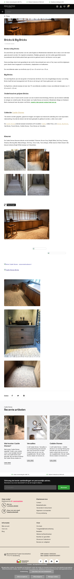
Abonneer (64, 487)
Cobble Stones (56, 443)
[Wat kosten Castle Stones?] (14, 427)
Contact (38, 502)
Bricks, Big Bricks (62, 124)
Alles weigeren (37, 576)
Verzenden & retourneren (44, 508)
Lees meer (7, 462)
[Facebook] (12, 395)
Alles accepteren (22, 576)
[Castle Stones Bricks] (26, 170)
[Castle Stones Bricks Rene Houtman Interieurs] (26, 239)
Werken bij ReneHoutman (44, 534)
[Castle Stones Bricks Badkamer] (22, 305)
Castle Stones (18, 112)
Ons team (39, 526)
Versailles (31, 443)
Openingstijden (18, 501)
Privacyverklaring (41, 513)
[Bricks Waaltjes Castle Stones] (22, 387)
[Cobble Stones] (60, 427)
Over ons (4, 529)
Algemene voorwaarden (43, 510)
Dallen (44, 124)
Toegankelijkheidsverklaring (44, 529)
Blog (3, 531)
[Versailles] (37, 427)
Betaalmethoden (41, 505)
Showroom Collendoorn (43, 539)
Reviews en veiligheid (43, 542)
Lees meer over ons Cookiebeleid (41, 571)
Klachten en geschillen (43, 537)
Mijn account (5, 526)
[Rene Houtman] (9, 6)
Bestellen (39, 531)
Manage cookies (53, 576)
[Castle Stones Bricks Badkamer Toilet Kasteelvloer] (22, 357)
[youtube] (57, 561)
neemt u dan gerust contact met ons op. (43, 102)
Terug (7, 16)
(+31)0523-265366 (12, 506)
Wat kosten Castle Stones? (12, 444)
